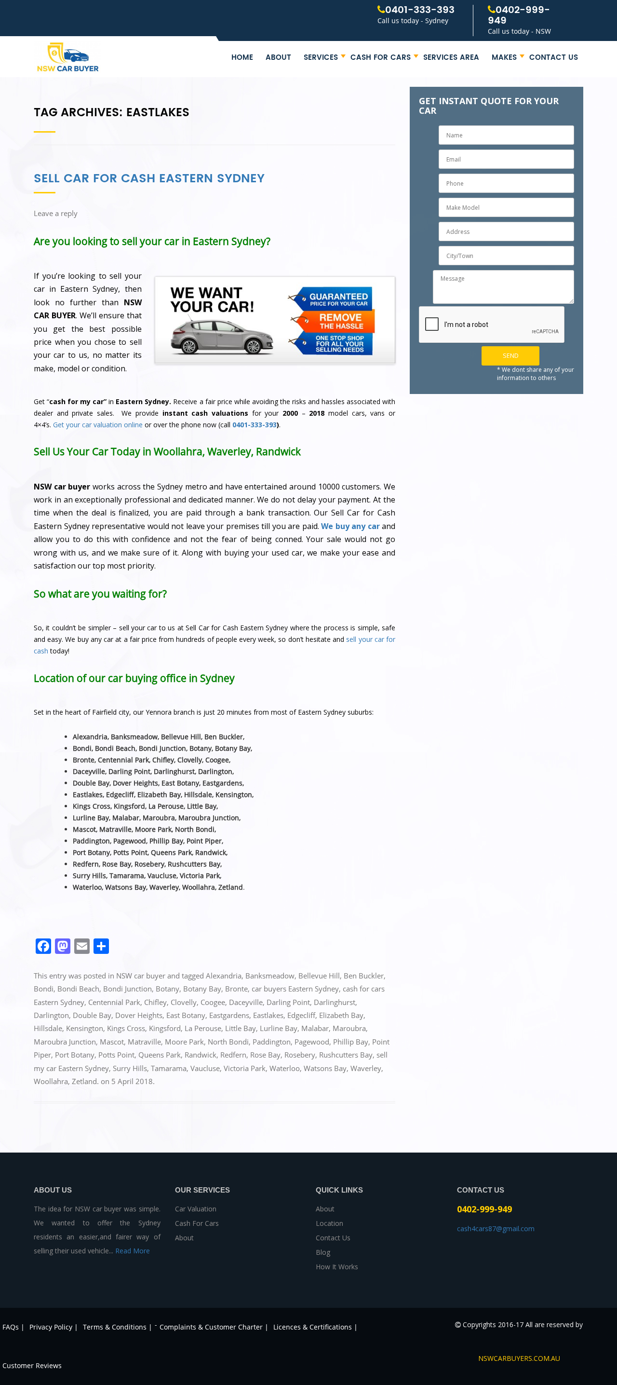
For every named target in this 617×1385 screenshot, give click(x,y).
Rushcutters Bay (346, 1054)
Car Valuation (195, 1208)
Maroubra (349, 1028)
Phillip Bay (350, 1041)
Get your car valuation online (98, 424)
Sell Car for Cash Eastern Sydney (149, 179)
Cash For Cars (380, 58)
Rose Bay (265, 1054)
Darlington (51, 1015)
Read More (132, 1250)
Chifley (155, 1002)
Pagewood (312, 1041)
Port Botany (74, 1054)
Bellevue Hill (319, 975)
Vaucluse (205, 1068)
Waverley (365, 1068)
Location (329, 1223)
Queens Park (159, 1054)
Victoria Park (245, 1068)
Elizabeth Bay (341, 1015)
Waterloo (284, 1068)
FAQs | (13, 1326)
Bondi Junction (127, 988)
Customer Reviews (32, 1365)
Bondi (44, 988)
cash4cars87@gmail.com (496, 1228)
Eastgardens (229, 1015)
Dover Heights (138, 1015)
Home (242, 58)
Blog (323, 1252)
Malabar (315, 1028)
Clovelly (184, 1002)
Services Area (451, 58)
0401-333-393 (420, 10)
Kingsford (165, 1028)
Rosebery (299, 1054)
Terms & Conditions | (117, 1326)
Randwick (200, 1054)
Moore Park (184, 1041)
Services (321, 58)
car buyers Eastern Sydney (295, 988)
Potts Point (116, 1054)
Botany (167, 988)
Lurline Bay (278, 1028)
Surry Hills (130, 1068)
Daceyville (246, 1002)
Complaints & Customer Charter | (214, 1326)
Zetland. (85, 1081)
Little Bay (240, 1028)
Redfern (233, 1054)
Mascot (112, 1041)
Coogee (213, 1002)
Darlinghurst (334, 1002)
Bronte (236, 988)
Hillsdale (48, 1028)
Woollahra (51, 1081)
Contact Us (553, 58)
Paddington (272, 1041)
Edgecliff (301, 1015)
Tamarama (169, 1068)
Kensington (84, 1028)
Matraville (144, 1041)
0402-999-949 (519, 15)
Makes (504, 58)
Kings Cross (126, 1028)
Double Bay (92, 1015)
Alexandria (223, 975)
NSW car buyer (140, 975)
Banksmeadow (270, 975)
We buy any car (350, 526)
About (278, 58)
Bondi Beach (78, 988)
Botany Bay (202, 988)
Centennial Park (114, 1002)
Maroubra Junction (65, 1041)
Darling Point (288, 1002)
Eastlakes (268, 1015)
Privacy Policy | (53, 1326)
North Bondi (228, 1041)
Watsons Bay (325, 1068)
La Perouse (203, 1028)
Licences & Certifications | (315, 1326)
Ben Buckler (364, 975)
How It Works (337, 1266)
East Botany (185, 1015)
